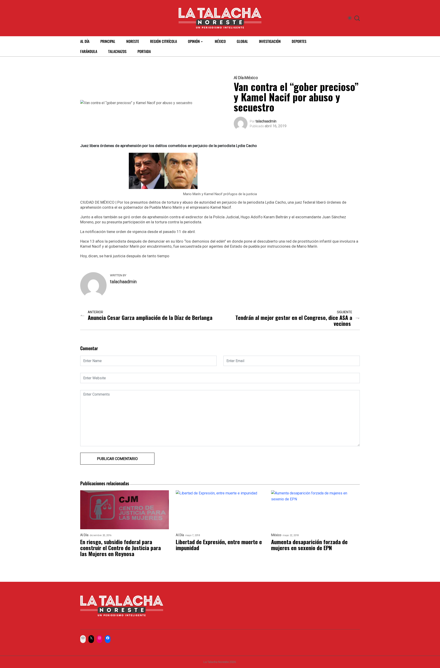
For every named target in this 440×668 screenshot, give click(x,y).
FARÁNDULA (88, 51)
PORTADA (144, 51)
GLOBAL (242, 41)
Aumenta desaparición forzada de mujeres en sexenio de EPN (309, 545)
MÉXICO (220, 41)
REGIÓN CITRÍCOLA (163, 41)
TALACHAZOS (117, 51)
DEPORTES (299, 41)
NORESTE (132, 41)
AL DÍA (84, 41)
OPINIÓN (194, 41)
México (251, 77)
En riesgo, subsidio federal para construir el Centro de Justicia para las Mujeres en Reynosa (120, 548)
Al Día (239, 77)
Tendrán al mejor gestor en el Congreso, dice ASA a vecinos (293, 320)
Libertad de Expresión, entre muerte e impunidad (219, 545)
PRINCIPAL (107, 41)
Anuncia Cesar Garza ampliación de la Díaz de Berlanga (150, 317)
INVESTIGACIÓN (270, 41)
